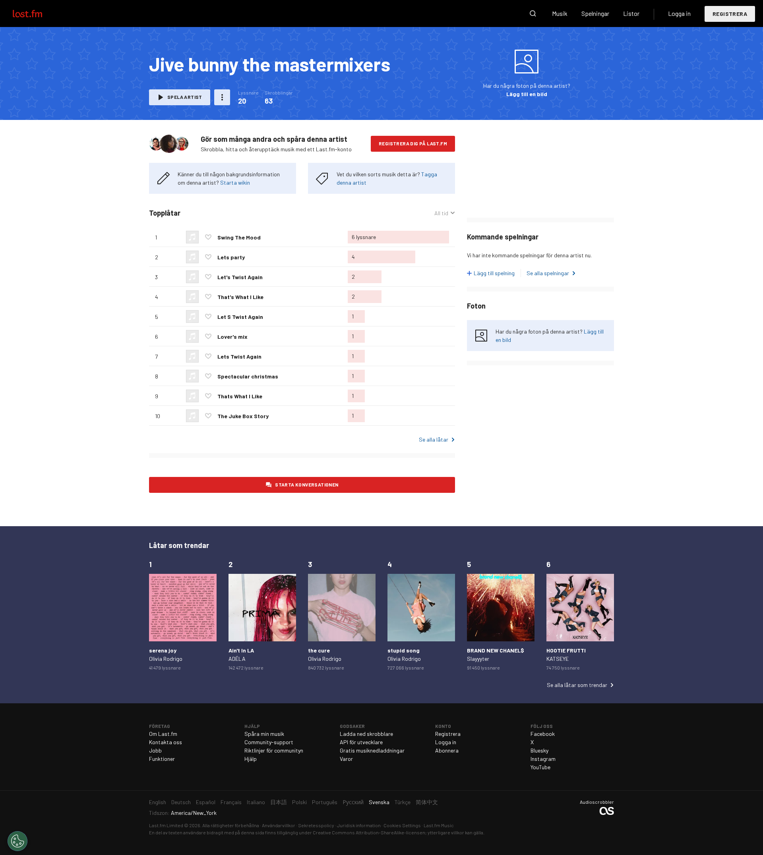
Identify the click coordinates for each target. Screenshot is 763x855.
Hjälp (250, 758)
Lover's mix (232, 336)
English (157, 802)
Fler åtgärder (222, 97)
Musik (559, 13)
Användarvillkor (278, 825)
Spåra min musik (264, 733)
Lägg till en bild (526, 94)
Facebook (543, 733)
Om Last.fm (163, 733)
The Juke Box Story (243, 416)
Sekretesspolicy (316, 825)
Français (231, 802)
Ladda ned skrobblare (366, 733)
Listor (631, 13)
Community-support (268, 742)
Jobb (155, 750)
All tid (444, 213)
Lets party (231, 257)
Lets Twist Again (239, 356)
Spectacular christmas (247, 376)
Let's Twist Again (240, 277)
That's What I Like (240, 296)
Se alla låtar (433, 439)
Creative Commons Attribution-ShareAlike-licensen (369, 832)
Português (324, 802)
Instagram (543, 758)
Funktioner (162, 758)
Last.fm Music (439, 825)
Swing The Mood (239, 237)
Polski (299, 802)
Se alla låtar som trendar (577, 684)
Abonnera (447, 750)
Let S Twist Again (240, 316)
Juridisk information (359, 825)
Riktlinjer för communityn (273, 750)
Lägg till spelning (494, 273)
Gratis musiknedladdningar (372, 750)
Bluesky (539, 750)
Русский (353, 802)
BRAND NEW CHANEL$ (495, 650)
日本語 (278, 802)
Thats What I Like (239, 396)
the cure (319, 650)
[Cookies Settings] (17, 841)
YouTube (540, 767)
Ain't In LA (241, 650)
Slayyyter (478, 658)
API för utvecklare (361, 742)
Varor (346, 758)
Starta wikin (235, 182)
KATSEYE (557, 658)
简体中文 (427, 802)
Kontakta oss (165, 742)
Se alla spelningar (548, 273)
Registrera (730, 13)
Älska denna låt (208, 237)
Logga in (679, 13)
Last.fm (36, 13)
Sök (533, 13)
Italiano (256, 802)
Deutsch (181, 802)
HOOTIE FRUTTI (566, 650)
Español (205, 802)
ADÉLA (237, 658)
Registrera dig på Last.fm (413, 143)
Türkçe (403, 802)
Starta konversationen (306, 484)
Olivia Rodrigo (165, 658)
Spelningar (595, 13)
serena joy (162, 650)
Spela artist (184, 97)
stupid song (403, 650)
